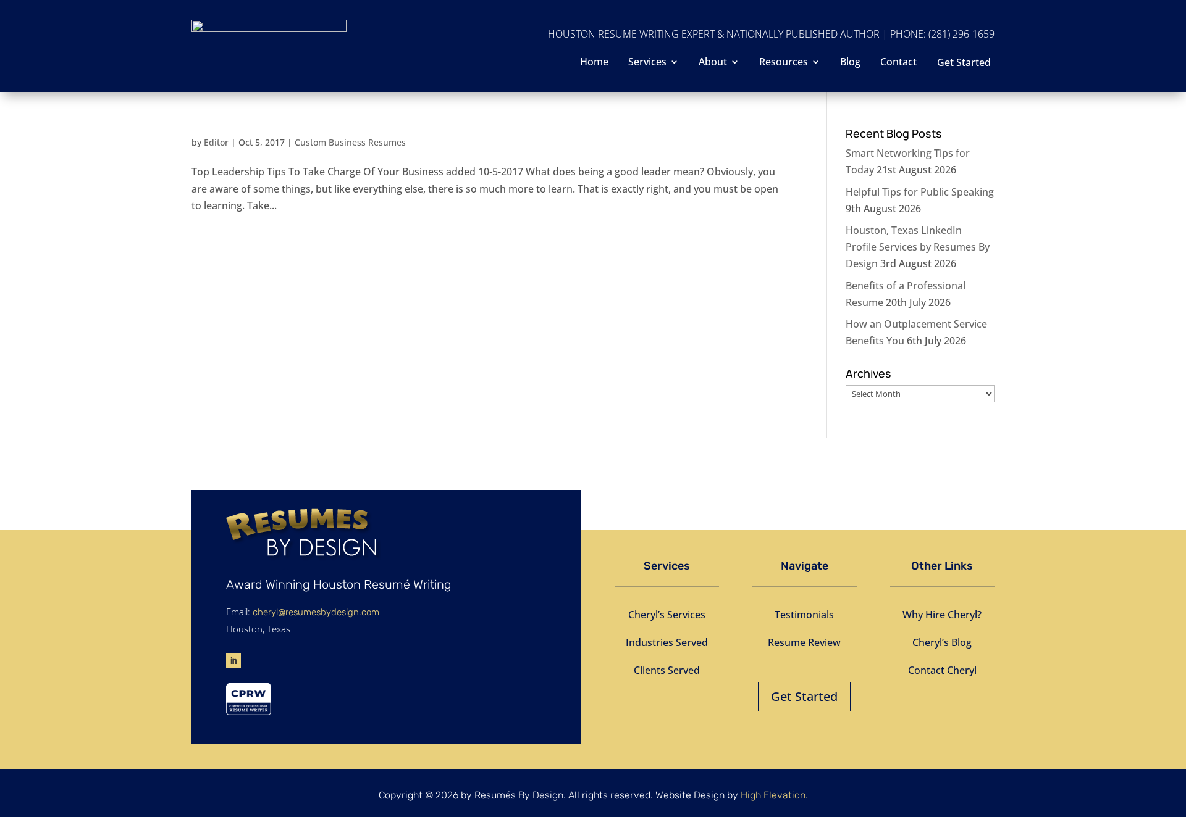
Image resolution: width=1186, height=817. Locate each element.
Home (594, 62)
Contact (898, 62)
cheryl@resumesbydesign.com (316, 612)
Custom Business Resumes (350, 142)
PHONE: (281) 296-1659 (942, 34)
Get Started (964, 63)
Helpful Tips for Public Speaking (920, 192)
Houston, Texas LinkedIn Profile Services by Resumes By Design (918, 246)
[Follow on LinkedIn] (233, 660)
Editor (216, 142)
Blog (850, 62)
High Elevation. (774, 795)
